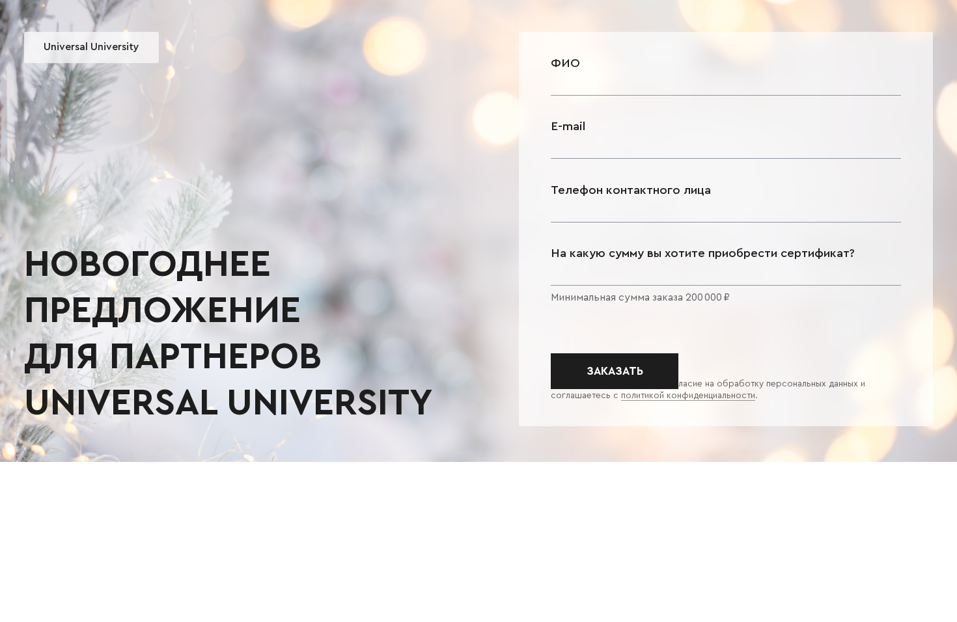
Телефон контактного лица (631, 190)
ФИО (565, 63)
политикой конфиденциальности (688, 395)
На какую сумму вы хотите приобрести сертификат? (703, 253)
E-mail (568, 126)
